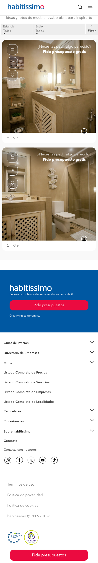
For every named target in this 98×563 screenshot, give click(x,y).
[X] (31, 460)
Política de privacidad (25, 495)
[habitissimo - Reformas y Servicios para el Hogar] (20, 7)
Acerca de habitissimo (20, 437)
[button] (8, 138)
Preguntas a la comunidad (22, 373)
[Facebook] (19, 460)
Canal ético (12, 441)
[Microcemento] (49, 86)
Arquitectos (12, 399)
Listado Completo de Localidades (29, 401)
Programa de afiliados (20, 446)
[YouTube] (43, 460)
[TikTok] (54, 460)
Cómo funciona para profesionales (29, 427)
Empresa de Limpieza (19, 363)
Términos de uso (20, 485)
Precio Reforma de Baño (21, 348)
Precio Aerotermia (17, 353)
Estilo (39, 26)
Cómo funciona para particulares (27, 416)
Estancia (8, 26)
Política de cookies (22, 506)
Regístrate (11, 421)
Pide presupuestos (49, 555)
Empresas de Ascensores (22, 358)
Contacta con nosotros (20, 449)
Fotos (8, 377)
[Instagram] (8, 460)
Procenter (11, 382)
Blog (7, 368)
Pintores (9, 386)
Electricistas (12, 390)
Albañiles (10, 395)
